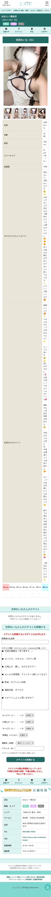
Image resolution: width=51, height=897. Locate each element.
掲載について (11, 877)
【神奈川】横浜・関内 (21, 10)
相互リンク (21, 877)
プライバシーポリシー (16, 879)
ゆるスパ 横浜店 (36, 10)
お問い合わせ (6, 5)
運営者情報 (41, 877)
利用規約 (29, 879)
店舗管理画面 (37, 879)
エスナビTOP (5, 10)
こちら (23, 868)
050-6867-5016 (28, 832)
